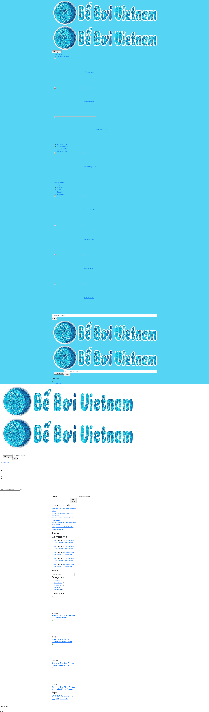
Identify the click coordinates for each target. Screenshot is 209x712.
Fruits (72, 696)
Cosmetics (57, 580)
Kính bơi (59, 187)
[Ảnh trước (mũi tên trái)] (0, 711)
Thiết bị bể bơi (88, 268)
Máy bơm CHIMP (62, 144)
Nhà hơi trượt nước (63, 56)
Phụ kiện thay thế (89, 210)
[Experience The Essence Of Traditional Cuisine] (60, 604)
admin (56, 540)
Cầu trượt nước (59, 54)
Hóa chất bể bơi (89, 101)
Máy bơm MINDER (62, 146)
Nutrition (57, 587)
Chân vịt (59, 192)
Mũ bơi (59, 189)
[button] (52, 381)
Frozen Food (58, 585)
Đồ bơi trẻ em (61, 194)
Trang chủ (57, 383)
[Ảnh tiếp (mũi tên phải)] (2, 711)
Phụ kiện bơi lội (59, 183)
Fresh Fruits (58, 583)
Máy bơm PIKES (62, 149)
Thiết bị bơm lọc (89, 298)
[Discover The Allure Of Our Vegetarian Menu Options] (60, 675)
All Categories (56, 52)
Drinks (65, 696)
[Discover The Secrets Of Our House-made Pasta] (60, 627)
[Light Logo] (104, 37)
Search (54, 318)
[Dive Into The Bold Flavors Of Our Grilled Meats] (60, 651)
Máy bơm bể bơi (101, 129)
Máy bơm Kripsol (62, 151)
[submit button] (20, 489)
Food (68, 696)
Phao (58, 185)
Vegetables (57, 590)
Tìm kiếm (54, 496)
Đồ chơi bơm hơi (89, 72)
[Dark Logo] (104, 12)
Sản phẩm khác (89, 239)
